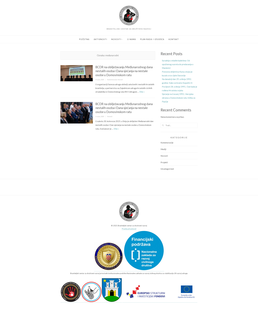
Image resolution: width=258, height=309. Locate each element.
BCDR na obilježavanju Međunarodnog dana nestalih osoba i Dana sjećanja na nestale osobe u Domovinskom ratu (124, 71)
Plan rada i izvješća (152, 39)
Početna (84, 39)
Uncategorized (167, 169)
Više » (142, 92)
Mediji (163, 149)
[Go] (163, 125)
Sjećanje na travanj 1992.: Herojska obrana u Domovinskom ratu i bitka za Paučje (178, 98)
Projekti (164, 162)
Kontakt (174, 39)
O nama (131, 39)
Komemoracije (112, 79)
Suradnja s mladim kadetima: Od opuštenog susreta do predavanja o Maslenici (177, 64)
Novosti (116, 39)
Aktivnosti (100, 39)
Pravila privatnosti (129, 229)
